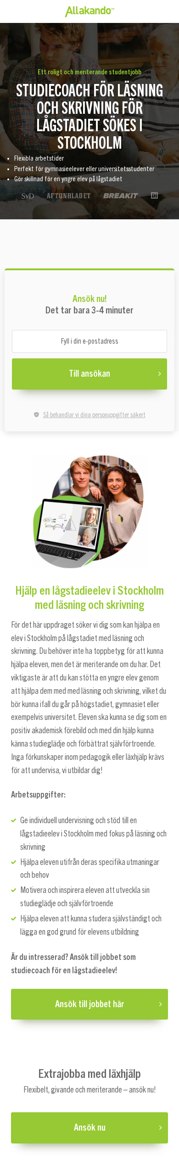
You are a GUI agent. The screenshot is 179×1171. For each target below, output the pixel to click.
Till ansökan (89, 374)
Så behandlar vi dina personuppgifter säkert (94, 415)
